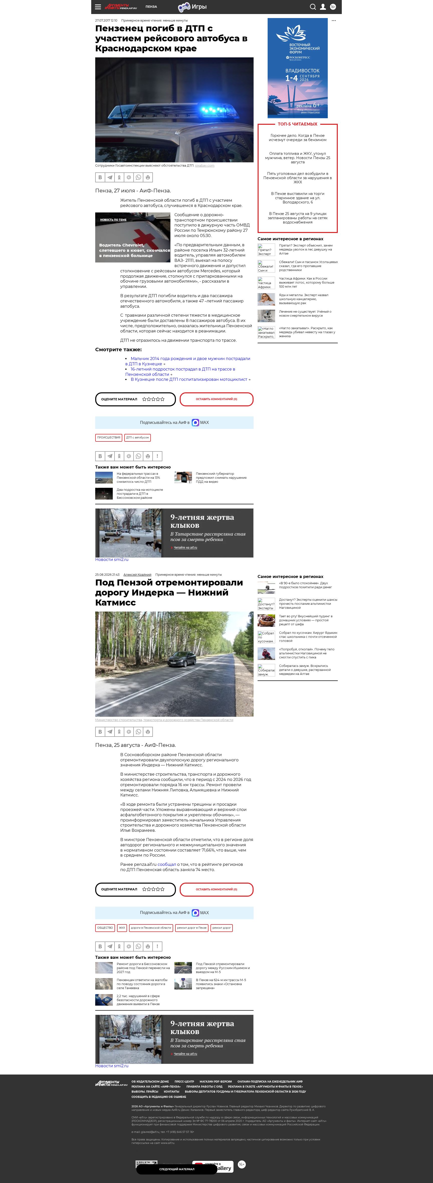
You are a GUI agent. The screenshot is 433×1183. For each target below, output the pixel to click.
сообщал (167, 864)
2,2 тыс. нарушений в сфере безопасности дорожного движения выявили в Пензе (138, 1000)
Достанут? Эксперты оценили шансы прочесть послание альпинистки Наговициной (308, 604)
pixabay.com (204, 165)
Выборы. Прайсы (145, 1091)
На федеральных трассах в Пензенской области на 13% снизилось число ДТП (138, 478)
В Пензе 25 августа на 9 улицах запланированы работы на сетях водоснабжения (298, 218)
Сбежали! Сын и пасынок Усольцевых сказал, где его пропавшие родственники (308, 266)
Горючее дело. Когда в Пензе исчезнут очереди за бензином (298, 138)
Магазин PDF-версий (216, 1081)
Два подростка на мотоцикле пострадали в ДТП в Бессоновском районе (140, 494)
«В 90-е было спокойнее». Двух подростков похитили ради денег (305, 585)
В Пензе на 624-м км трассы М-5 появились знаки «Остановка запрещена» (221, 984)
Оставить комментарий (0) (216, 399)
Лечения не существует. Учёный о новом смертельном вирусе (305, 313)
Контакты (171, 1091)
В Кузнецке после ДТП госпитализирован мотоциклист (189, 379)
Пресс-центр (184, 1081)
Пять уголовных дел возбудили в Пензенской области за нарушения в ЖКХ (297, 178)
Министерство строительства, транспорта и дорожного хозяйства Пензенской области (164, 720)
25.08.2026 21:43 (107, 574)
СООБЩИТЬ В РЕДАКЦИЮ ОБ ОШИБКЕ (159, 1097)
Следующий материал (176, 1169)
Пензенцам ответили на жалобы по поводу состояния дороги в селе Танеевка (142, 984)
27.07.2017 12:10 (106, 20)
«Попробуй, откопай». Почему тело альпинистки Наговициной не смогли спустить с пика (307, 653)
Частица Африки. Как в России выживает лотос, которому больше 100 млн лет (306, 282)
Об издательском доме (150, 1081)
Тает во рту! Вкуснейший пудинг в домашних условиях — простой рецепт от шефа (306, 620)
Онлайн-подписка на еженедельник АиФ (270, 1081)
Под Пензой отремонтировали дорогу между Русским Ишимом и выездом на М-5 (223, 968)
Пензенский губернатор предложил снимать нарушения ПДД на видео (221, 478)
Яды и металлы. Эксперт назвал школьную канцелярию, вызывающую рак (304, 299)
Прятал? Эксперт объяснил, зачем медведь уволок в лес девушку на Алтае (306, 249)
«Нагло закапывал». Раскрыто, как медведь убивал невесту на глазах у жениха (307, 332)
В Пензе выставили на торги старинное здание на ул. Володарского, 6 (297, 198)
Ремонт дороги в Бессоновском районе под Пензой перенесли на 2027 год (143, 968)
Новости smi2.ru (112, 559)
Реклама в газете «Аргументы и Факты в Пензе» (265, 1086)
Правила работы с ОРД (204, 1086)
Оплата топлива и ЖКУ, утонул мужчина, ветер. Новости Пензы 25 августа (297, 158)
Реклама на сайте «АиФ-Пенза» (156, 1086)
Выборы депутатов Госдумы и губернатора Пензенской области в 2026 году (245, 1091)
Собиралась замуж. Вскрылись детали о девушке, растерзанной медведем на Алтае (305, 670)
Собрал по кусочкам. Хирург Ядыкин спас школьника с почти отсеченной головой (308, 637)
